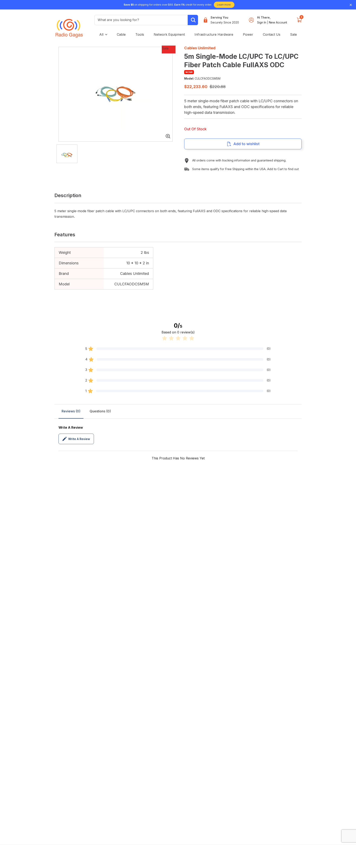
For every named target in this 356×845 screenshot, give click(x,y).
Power (248, 34)
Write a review (79, 439)
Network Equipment (169, 34)
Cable (121, 34)
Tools (139, 34)
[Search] (193, 20)
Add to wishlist (246, 144)
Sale (293, 34)
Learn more (224, 4)
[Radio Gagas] (69, 25)
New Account (278, 22)
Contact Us (271, 34)
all (101, 34)
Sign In (262, 22)
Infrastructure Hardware (213, 34)
